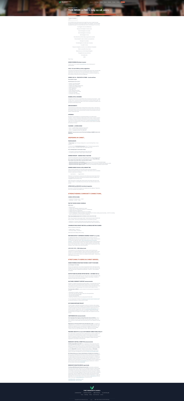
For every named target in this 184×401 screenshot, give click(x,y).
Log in (91, 399)
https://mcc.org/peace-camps (92, 351)
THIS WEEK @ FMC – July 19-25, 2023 (75, 380)
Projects (105, 2)
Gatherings (97, 2)
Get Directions (97, 392)
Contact (118, 2)
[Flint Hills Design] (95, 399)
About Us (91, 2)
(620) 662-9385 (106, 392)
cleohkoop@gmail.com (80, 377)
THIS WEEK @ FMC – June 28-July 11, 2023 (75, 379)
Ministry (101, 2)
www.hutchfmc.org (83, 64)
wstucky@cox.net (93, 375)
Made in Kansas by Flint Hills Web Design (102, 399)
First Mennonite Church (92, 390)
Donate (122, 2)
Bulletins (109, 2)
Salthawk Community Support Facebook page (91, 298)
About (82, 394)
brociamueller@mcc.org (84, 360)
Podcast (113, 2)
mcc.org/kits (82, 362)
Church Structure (96, 394)
